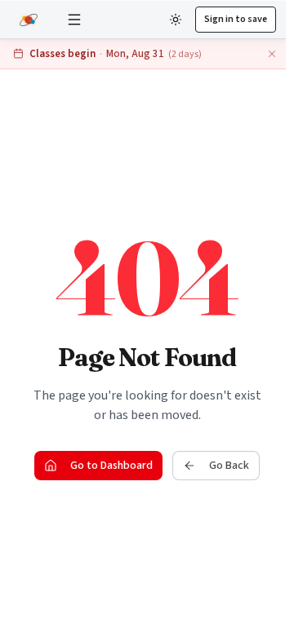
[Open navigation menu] (74, 20)
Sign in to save (235, 19)
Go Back (229, 465)
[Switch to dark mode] (176, 20)
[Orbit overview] (30, 19)
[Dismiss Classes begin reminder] (272, 54)
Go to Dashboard (111, 465)
